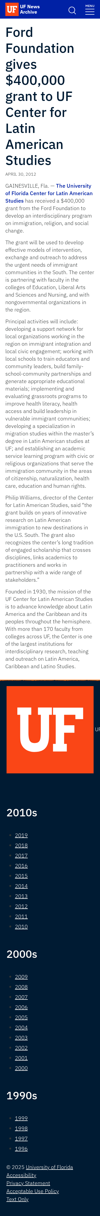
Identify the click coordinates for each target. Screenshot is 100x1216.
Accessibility (21, 1175)
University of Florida (49, 1167)
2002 (21, 1047)
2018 (21, 845)
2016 (21, 865)
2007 (21, 997)
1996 (21, 1148)
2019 (21, 835)
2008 (21, 986)
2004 (21, 1027)
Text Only (17, 1199)
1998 (21, 1128)
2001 (21, 1057)
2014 (21, 886)
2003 (21, 1037)
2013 (21, 896)
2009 (21, 976)
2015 (21, 875)
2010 (21, 926)
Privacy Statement (28, 1183)
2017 (21, 855)
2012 (21, 906)
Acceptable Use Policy (32, 1191)
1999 (21, 1118)
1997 (21, 1138)
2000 (21, 1068)
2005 (21, 1017)
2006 (21, 1007)
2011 (21, 916)
